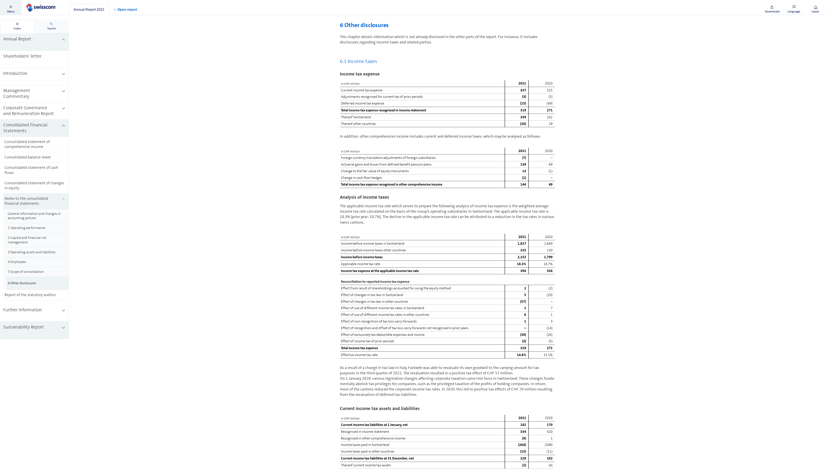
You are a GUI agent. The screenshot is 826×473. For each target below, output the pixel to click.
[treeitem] (34, 42)
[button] (11, 7)
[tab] (89, 9)
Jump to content (32, 2)
